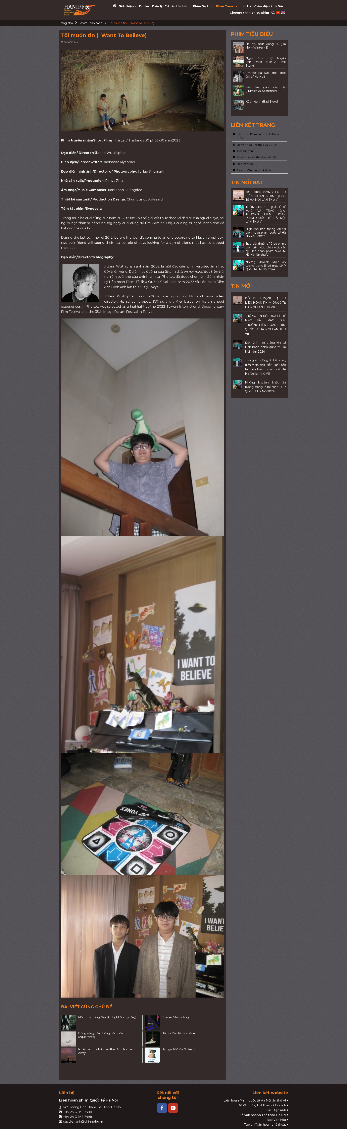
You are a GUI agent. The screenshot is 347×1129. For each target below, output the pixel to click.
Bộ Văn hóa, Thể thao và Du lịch (257, 144)
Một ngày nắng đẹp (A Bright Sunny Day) (107, 1017)
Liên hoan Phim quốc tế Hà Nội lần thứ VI (259, 136)
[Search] (273, 12)
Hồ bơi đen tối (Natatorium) (181, 1033)
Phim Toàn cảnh (229, 6)
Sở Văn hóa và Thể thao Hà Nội (256, 157)
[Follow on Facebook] (162, 1108)
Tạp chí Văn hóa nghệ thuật (254, 170)
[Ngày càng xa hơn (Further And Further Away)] (68, 1055)
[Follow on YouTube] (173, 1108)
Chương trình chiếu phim (249, 12)
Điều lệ (157, 6)
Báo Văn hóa (245, 163)
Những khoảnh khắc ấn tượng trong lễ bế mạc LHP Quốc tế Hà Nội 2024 (265, 387)
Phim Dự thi (202, 6)
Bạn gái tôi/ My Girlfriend (179, 1049)
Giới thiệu (126, 6)
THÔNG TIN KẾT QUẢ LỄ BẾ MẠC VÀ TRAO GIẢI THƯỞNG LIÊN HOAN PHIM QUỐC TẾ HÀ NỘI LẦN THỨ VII (265, 325)
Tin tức (144, 6)
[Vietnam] (278, 12)
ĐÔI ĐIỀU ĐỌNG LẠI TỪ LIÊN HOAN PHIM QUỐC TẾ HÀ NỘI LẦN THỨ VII (265, 302)
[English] (283, 12)
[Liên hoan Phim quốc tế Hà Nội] (81, 10)
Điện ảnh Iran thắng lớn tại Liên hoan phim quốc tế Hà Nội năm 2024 (265, 347)
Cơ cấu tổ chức (176, 6)
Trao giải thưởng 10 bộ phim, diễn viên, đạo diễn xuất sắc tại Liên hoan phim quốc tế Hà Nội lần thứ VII (265, 366)
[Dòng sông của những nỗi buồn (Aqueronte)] (68, 1039)
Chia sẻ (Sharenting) (176, 1017)
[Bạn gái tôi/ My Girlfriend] (152, 1055)
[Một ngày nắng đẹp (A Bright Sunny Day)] (68, 1022)
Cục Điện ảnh (245, 151)
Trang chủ (66, 23)
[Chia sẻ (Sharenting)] (152, 1022)
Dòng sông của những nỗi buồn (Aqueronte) (100, 1035)
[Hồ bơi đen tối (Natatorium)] (152, 1039)
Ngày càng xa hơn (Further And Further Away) (106, 1051)
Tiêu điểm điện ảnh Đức (265, 6)
